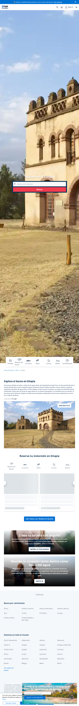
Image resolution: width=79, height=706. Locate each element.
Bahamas (25, 659)
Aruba (24, 654)
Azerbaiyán (8, 659)
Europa (60, 613)
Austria (60, 654)
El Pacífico (43, 613)
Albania (42, 640)
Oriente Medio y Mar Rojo (28, 619)
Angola (24, 645)
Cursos (54, 468)
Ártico (6, 654)
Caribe (24, 613)
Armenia (60, 649)
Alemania (60, 640)
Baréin (6, 663)
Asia (5, 613)
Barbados (60, 659)
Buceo (67, 468)
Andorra (7, 645)
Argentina (43, 649)
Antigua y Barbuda (64, 645)
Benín (59, 663)
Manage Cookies (11, 703)
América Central (27, 608)
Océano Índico (9, 618)
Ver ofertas (58, 2)
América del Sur (63, 608)
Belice (42, 663)
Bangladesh (44, 659)
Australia (43, 654)
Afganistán (26, 640)
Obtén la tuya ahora (39, 549)
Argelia (24, 649)
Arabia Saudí (8, 649)
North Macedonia (10, 640)
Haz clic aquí (41, 702)
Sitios (38, 468)
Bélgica (24, 663)
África (17, 370)
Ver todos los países (9, 669)
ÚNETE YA (39, 581)
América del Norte (46, 608)
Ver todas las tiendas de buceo (39, 519)
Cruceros (25, 468)
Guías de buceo (9, 370)
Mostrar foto (64, 405)
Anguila (42, 645)
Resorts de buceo (12, 468)
